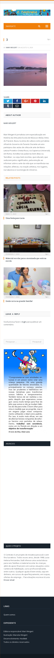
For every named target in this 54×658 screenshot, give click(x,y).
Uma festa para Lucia (15, 218)
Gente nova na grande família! (19, 301)
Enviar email (9, 580)
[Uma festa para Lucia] (27, 199)
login (24, 322)
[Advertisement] (15, 494)
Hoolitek (23, 638)
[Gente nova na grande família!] (27, 282)
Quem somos (9, 614)
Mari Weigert (11, 47)
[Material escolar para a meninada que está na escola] (27, 240)
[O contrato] (27, 12)
